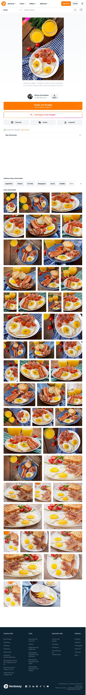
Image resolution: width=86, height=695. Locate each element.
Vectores (11, 4)
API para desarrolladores (9, 656)
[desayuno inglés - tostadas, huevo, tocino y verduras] (63, 468)
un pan (30, 184)
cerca (53, 184)
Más (74, 655)
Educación (7, 652)
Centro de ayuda (54, 640)
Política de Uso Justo (72, 691)
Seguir (54, 98)
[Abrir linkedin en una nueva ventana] (33, 687)
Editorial (43, 4)
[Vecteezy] (3, 3)
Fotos (22, 4)
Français (76, 652)
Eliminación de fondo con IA (9, 668)
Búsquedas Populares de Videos (33, 669)
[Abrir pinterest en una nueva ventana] (37, 687)
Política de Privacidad (74, 689)
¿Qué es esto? (25, 130)
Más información (11, 135)
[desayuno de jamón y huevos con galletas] (41, 594)
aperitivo (9, 184)
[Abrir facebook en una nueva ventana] (26, 687)
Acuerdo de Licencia (32, 640)
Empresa (7, 649)
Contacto (54, 644)
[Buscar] (75, 9)
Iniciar (75, 3)
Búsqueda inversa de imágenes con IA (10, 662)
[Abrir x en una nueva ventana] (44, 687)
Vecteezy (7, 642)
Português (77, 645)
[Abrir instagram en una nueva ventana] (30, 687)
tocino (20, 184)
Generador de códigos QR (9, 674)
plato (72, 184)
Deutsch (76, 649)
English (76, 639)
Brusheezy (7, 639)
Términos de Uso (75, 688)
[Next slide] (77, 183)
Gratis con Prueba (43, 106)
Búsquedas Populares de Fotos (33, 661)
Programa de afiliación (33, 648)
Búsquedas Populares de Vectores (33, 654)
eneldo (62, 184)
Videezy (6, 645)
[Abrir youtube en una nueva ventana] (48, 687)
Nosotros (54, 647)
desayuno (42, 184)
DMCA (30, 644)
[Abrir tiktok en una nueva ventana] (40, 687)
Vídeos (32, 4)
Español (76, 642)
